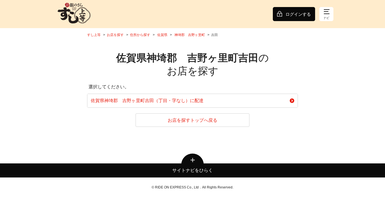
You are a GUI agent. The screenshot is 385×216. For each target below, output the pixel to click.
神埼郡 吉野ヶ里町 (189, 35)
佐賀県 (162, 35)
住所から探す (140, 35)
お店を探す (115, 35)
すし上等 (94, 35)
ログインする (298, 14)
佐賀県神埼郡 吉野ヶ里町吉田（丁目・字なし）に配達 (147, 100)
